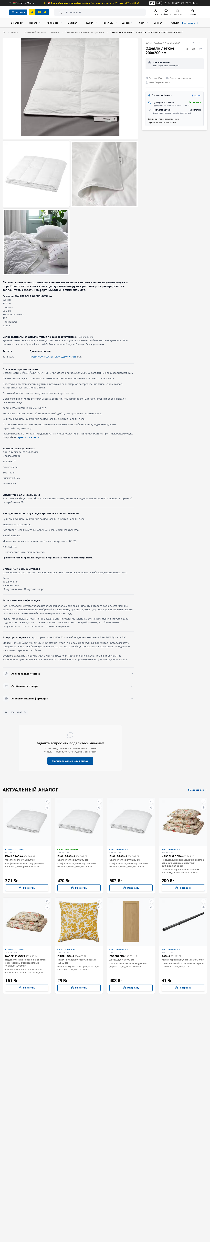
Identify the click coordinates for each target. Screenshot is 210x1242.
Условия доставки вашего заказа (163, 119)
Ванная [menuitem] (158, 22)
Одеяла (55, 32)
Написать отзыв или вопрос (70, 760)
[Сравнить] (194, 49)
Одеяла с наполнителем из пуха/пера (84, 32)
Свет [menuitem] (142, 22)
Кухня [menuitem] (89, 22)
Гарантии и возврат (29, 437)
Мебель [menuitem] (33, 22)
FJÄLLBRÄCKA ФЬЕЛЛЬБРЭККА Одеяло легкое (53, 356)
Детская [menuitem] (72, 22)
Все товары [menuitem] (188, 22)
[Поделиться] (187, 49)
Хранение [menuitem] (52, 22)
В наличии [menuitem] (17, 22)
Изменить (196, 95)
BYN (152, 3)
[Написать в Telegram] (165, 3)
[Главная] (4, 32)
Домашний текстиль (35, 32)
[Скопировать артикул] (25, 712)
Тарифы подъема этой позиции (162, 122)
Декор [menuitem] (126, 22)
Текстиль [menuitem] (107, 22)
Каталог (15, 32)
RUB (158, 3)
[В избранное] (200, 49)
